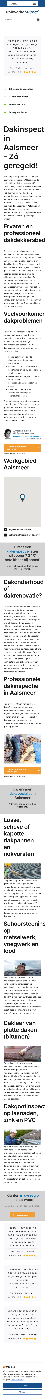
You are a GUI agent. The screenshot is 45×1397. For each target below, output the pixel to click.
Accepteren (22, 1385)
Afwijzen (22, 1392)
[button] (23, 498)
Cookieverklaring (17, 1380)
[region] (22, 1380)
